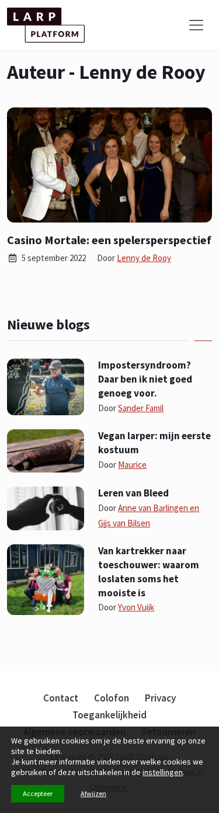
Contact (60, 698)
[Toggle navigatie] (196, 25)
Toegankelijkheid (109, 714)
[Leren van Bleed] (45, 507)
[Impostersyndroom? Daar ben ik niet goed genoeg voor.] (45, 386)
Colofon (111, 698)
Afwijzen (93, 793)
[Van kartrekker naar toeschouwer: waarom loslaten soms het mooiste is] (45, 578)
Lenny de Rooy (144, 257)
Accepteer (38, 793)
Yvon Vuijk (136, 607)
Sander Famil (141, 408)
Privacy (160, 698)
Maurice (132, 464)
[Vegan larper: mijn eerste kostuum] (45, 449)
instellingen (162, 772)
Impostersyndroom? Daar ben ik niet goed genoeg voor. (145, 379)
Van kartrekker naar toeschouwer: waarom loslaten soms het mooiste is (148, 571)
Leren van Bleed (133, 493)
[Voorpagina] (46, 25)
